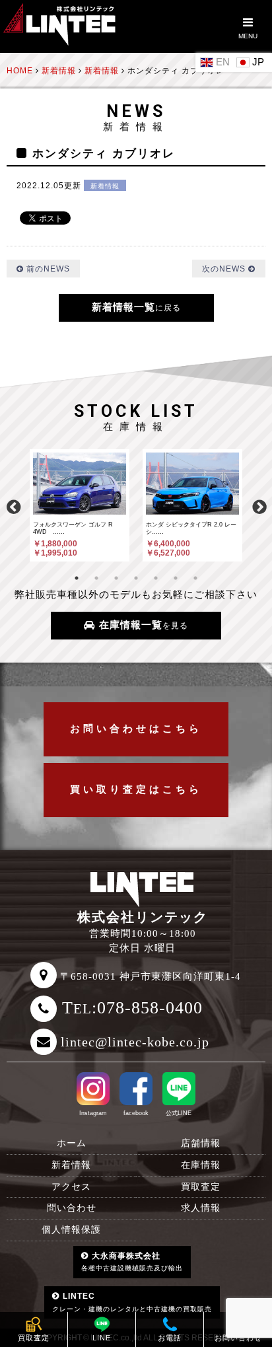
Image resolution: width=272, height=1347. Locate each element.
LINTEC (132, 1302)
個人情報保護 (71, 1230)
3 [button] (116, 578)
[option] (79, 505)
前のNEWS (47, 268)
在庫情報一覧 (142, 625)
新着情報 (104, 186)
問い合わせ (71, 1208)
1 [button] (76, 578)
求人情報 (201, 1208)
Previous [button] (13, 505)
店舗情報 (201, 1143)
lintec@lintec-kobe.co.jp (135, 1042)
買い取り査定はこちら (136, 789)
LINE (101, 1338)
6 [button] (175, 578)
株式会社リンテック (142, 917)
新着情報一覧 (136, 307)
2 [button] (96, 578)
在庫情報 (201, 1165)
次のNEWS (225, 268)
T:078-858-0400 (132, 1007)
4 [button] (136, 578)
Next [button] (258, 505)
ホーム (71, 1143)
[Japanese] (251, 61)
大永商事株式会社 (132, 1261)
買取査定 (201, 1187)
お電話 (170, 1338)
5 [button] (155, 578)
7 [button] (195, 578)
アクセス (71, 1187)
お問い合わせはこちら (136, 728)
